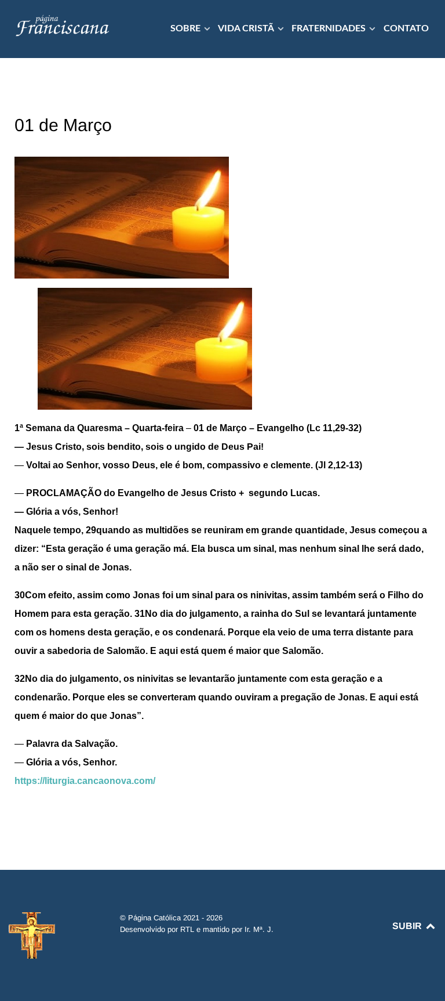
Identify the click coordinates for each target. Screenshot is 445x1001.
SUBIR (408, 926)
